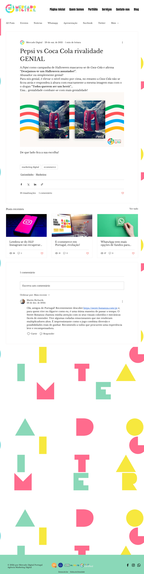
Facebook (88, 23)
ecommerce (50, 167)
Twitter (101, 23)
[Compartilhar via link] (42, 184)
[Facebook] (128, 565)
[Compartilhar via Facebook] (21, 184)
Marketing (41, 174)
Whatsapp (53, 23)
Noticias (38, 23)
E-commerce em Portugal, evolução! (67, 243)
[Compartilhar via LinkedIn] (35, 184)
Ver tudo (134, 208)
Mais (113, 23)
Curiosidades (27, 174)
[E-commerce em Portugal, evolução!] (72, 225)
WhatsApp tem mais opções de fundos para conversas (115, 243)
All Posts (10, 23)
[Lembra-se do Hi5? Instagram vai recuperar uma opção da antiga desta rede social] (26, 225)
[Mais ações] (122, 42)
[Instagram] (133, 565)
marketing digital (30, 167)
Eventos (24, 23)
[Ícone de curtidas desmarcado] (28, 334)
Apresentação (70, 23)
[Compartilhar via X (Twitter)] (28, 184)
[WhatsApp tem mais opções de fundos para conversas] (117, 225)
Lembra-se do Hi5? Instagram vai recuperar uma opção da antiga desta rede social (24, 243)
